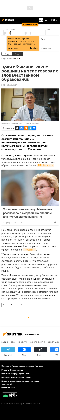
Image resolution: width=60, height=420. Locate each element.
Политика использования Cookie (16, 377)
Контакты (39, 366)
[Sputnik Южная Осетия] (8, 21)
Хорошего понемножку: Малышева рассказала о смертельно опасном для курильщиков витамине (27, 212)
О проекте (6, 366)
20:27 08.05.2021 (9, 85)
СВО (13, 342)
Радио (4, 342)
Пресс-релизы (16, 370)
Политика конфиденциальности (15, 373)
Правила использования (23, 366)
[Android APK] (9, 395)
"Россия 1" (29, 249)
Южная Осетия (37, 342)
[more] (55, 222)
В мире (5, 305)
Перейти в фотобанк (32, 123)
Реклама (5, 370)
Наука (23, 305)
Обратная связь (8, 387)
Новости (14, 305)
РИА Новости (45, 165)
